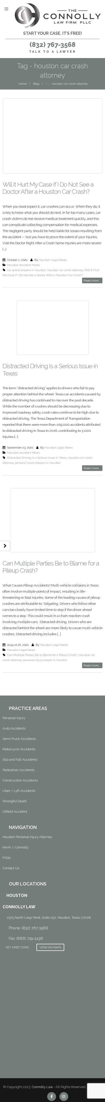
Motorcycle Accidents (19, 749)
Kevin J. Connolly (16, 847)
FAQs (6, 858)
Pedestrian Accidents (18, 770)
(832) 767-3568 (52, 44)
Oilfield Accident (15, 811)
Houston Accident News (23, 265)
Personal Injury (14, 718)
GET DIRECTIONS (17, 947)
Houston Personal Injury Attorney (27, 837)
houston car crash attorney (65, 270)
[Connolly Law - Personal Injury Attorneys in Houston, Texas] (58, 15)
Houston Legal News (53, 260)
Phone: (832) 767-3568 (28, 928)
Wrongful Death (15, 801)
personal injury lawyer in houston (45, 660)
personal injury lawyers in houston (38, 463)
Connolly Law (42, 1087)
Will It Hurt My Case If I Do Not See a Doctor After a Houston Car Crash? (48, 188)
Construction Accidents (20, 780)
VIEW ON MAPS (50, 947)
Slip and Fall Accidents (20, 759)
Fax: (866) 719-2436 (26, 938)
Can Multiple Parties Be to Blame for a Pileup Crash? (51, 567)
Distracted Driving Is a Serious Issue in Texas (50, 369)
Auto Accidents (14, 728)
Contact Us (11, 868)
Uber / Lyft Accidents (19, 791)
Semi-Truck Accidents (19, 739)
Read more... (92, 280)
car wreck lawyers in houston (26, 270)
